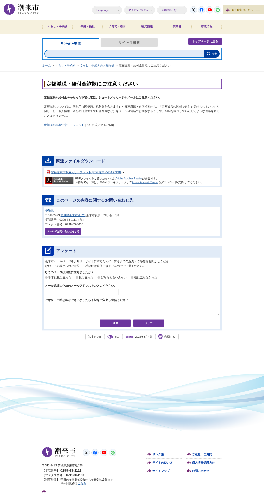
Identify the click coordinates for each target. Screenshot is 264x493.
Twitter (193, 9)
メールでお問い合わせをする (63, 231)
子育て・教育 (117, 26)
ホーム (46, 65)
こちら (82, 483)
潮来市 (58, 452)
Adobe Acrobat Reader (129, 178)
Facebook (201, 9)
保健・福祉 (87, 26)
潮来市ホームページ (21, 9)
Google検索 (70, 43)
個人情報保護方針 (203, 462)
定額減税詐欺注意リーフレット (64, 124)
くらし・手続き (57, 26)
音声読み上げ (169, 10)
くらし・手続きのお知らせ (97, 65)
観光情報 (147, 26)
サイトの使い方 (162, 462)
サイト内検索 (129, 42)
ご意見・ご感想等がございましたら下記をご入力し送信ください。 (88, 300)
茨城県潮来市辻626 (73, 215)
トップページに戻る (205, 41)
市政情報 (206, 26)
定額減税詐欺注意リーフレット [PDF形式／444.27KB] (86, 172)
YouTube (209, 9)
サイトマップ (161, 470)
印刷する (169, 336)
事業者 (177, 26)
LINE (217, 9)
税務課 (49, 210)
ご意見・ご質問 (202, 454)
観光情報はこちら (242, 9)
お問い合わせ (200, 470)
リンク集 (158, 454)
